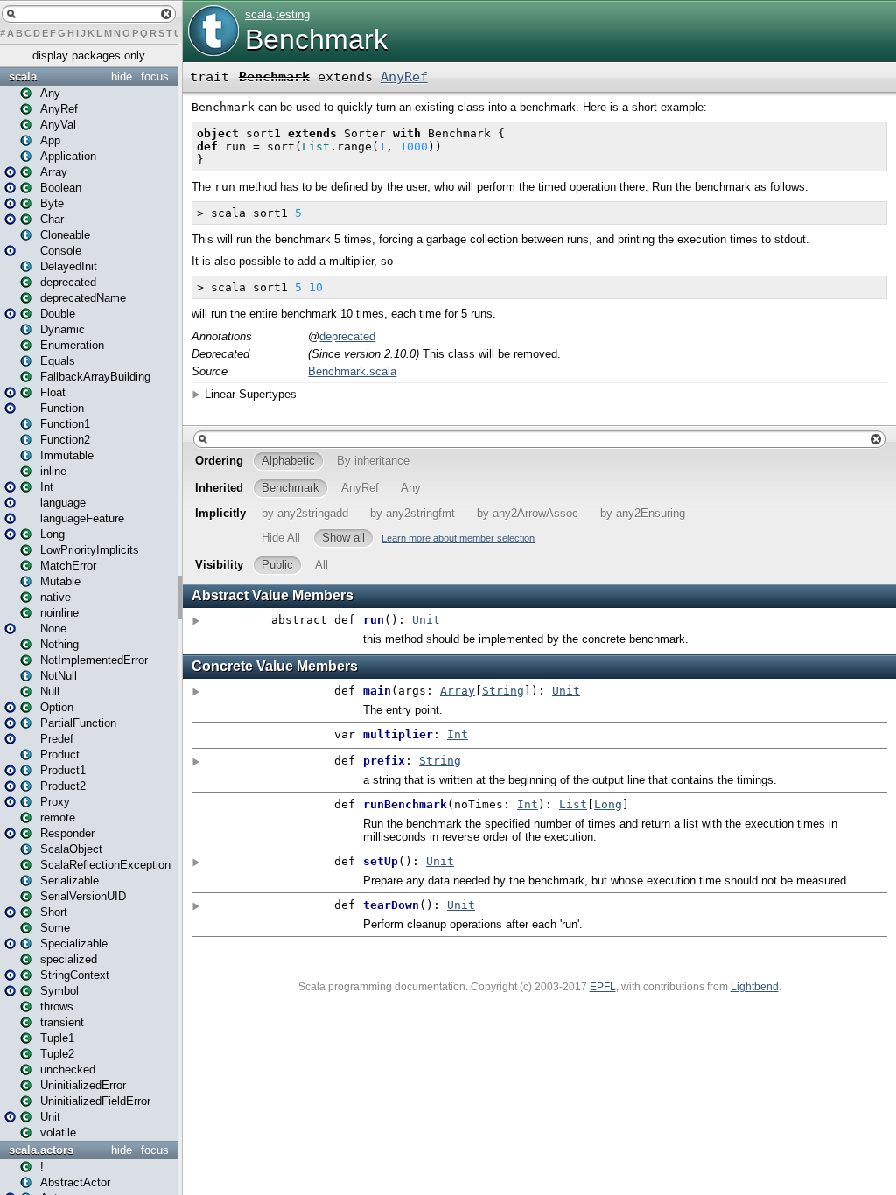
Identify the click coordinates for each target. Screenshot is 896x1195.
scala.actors (41, 1150)
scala (23, 76)
